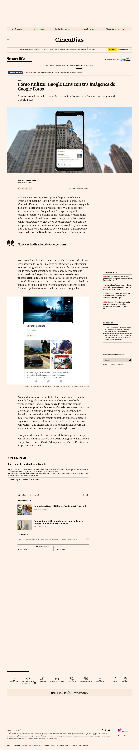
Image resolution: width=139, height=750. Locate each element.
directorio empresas (86, 681)
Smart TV (65, 65)
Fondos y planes (63, 49)
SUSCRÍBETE (112, 50)
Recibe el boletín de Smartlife (30, 495)
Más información (22, 549)
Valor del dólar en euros (113, 29)
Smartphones (50, 65)
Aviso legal (16, 745)
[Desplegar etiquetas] (87, 539)
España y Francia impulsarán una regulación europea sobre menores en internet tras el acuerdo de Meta (117, 305)
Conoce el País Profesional (69, 692)
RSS (70, 745)
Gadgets (72, 65)
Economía (45, 49)
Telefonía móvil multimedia (49, 539)
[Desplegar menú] (8, 39)
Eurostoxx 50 (85, 29)
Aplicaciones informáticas (31, 539)
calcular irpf (14, 681)
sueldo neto (42, 681)
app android (125, 681)
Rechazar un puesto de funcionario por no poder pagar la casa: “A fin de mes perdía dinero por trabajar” (118, 337)
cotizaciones (100, 681)
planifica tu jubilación (57, 681)
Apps (19, 80)
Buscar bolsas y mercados (113, 354)
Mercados (37, 49)
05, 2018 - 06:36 (24, 183)
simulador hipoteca (28, 681)
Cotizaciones (53, 49)
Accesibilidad (60, 745)
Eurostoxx (113, 364)
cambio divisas (72, 681)
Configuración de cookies (36, 745)
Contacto (9, 745)
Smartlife (16, 59)
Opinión (83, 49)
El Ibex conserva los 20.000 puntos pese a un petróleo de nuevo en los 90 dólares (117, 279)
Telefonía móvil (72, 539)
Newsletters (75, 745)
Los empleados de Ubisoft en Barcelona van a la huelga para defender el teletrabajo (116, 296)
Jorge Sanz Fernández (28, 181)
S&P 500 (35, 29)
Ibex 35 (14, 29)
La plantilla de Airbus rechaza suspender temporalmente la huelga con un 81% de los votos (117, 287)
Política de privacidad (50, 745)
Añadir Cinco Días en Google (80, 188)
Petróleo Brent (59, 29)
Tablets (58, 65)
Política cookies (23, 745)
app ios (115, 681)
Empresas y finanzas (26, 49)
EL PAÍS (91, 48)
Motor (86, 65)
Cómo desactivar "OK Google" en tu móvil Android (60, 506)
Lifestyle (79, 65)
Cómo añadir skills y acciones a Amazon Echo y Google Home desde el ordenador (58, 522)
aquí (63, 549)
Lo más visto (108, 323)
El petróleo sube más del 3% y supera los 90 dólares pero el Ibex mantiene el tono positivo (53, 72)
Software (63, 539)
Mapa (66, 745)
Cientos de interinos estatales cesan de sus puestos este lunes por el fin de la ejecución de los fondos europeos (118, 329)
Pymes (91, 65)
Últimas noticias (75, 49)
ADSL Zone (125, 59)
